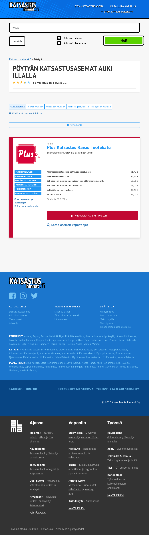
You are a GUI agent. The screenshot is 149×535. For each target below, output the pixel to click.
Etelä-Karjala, (32, 362)
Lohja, (72, 340)
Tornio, (54, 344)
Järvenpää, (121, 336)
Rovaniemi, (15, 344)
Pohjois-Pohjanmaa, (85, 366)
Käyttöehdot (15, 388)
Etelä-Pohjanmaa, (50, 362)
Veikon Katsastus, (127, 357)
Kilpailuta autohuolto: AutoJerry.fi (75, 388)
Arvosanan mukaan (55, 106)
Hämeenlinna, (77, 336)
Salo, (24, 344)
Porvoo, (114, 340)
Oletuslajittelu (17, 106)
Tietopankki (15, 319)
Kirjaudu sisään (63, 311)
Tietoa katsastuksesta (117, 11)
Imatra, (89, 336)
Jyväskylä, (109, 336)
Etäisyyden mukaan (101, 106)
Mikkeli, (80, 340)
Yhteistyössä (106, 323)
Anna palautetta (108, 315)
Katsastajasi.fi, (31, 353)
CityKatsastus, (66, 349)
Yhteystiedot (107, 311)
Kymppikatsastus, (105, 353)
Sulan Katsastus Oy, (65, 357)
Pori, (106, 340)
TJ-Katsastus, (110, 357)
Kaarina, (132, 336)
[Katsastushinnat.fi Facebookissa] (13, 297)
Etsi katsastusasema (89, 6)
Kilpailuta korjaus (123, 6)
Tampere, (44, 344)
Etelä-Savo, (66, 362)
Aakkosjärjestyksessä (78, 106)
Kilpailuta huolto (18, 315)
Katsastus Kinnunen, (50, 353)
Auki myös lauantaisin (75, 43)
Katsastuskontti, (87, 353)
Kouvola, (30, 340)
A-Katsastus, (26, 349)
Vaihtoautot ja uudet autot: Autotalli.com (117, 388)
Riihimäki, (131, 340)
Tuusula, (70, 344)
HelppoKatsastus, (118, 349)
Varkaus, (96, 344)
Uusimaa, (14, 370)
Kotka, (22, 340)
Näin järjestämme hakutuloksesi (26, 113)
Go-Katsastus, (101, 349)
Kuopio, (40, 340)
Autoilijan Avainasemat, (45, 349)
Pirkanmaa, (38, 366)
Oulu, (87, 340)
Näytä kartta (75, 125)
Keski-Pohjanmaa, (106, 362)
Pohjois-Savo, (104, 366)
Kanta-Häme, (89, 362)
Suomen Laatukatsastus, (89, 357)
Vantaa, (87, 344)
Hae (123, 40)
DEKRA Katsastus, (83, 349)
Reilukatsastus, (31, 357)
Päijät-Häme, (119, 366)
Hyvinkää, (64, 336)
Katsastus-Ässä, (70, 353)
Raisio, (122, 340)
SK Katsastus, (47, 357)
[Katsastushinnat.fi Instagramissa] (23, 297)
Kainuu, (77, 362)
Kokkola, (13, 340)
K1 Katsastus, (16, 353)
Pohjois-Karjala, (66, 366)
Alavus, (28, 336)
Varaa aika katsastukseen (90, 215)
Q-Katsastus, (15, 357)
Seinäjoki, (33, 344)
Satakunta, (132, 366)
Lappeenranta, (60, 340)
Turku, (62, 344)
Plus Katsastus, (123, 353)
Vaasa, (79, 344)
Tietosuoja (31, 388)
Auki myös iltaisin (73, 38)
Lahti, (48, 340)
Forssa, (45, 336)
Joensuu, (98, 336)
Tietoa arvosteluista (27, 206)
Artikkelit (13, 323)
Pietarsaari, (97, 340)
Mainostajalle (107, 319)
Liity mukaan (61, 319)
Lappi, (28, 366)
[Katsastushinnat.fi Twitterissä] (35, 297)
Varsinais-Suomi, (28, 370)
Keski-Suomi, (123, 362)
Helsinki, (53, 336)
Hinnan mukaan (35, 106)
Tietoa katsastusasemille (68, 315)
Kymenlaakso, (16, 366)
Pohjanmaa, (51, 366)
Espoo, (36, 336)
